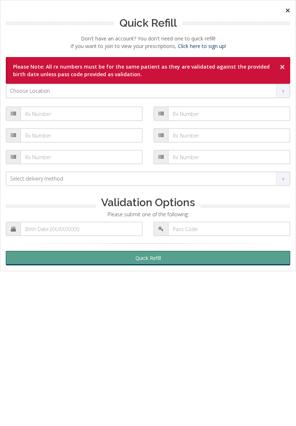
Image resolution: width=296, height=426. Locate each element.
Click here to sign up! (202, 46)
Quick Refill (148, 258)
